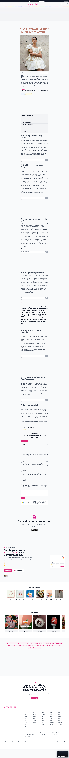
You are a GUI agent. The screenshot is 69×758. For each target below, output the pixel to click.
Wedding (51, 724)
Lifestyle (59, 716)
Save (42, 72)
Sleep (6, 6)
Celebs (53, 6)
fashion (3, 23)
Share (47, 72)
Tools (26, 726)
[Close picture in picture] (58, 751)
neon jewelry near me (39, 645)
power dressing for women (36, 643)
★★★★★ (66, 23)
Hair (13, 6)
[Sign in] (67, 4)
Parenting (60, 6)
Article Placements (55, 732)
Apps (34, 708)
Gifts (51, 714)
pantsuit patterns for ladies (49, 643)
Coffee (24, 429)
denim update (26, 643)
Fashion (43, 712)
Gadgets (31, 6)
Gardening (43, 714)
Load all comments (24, 441)
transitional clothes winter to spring (53, 645)
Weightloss (19, 6)
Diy (33, 712)
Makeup (38, 6)
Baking (51, 708)
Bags (42, 708)
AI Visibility (40, 732)
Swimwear (56, 6)
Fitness (51, 712)
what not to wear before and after (13, 643)
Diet (25, 712)
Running (59, 720)
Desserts (59, 710)
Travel (34, 724)
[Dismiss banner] (47, 501)
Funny (50, 6)
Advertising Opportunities (29, 734)
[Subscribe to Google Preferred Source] (27, 502)
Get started (62, 566)
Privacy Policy (54, 734)
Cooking (51, 710)
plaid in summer (29, 645)
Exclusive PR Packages (42, 734)
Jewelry (51, 716)
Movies (51, 718)
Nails (26, 720)
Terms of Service (27, 736)
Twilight (43, 724)
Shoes (26, 722)
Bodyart (26, 710)
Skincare (34, 722)
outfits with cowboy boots (34, 647)
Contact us (26, 732)
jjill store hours (59, 643)
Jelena (23, 72)
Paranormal (65, 6)
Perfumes (2, 6)
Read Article (13, 631)
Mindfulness (42, 6)
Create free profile (8, 570)
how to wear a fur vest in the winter (16, 645)
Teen (25, 724)
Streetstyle (46, 6)
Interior (34, 6)
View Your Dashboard (19, 570)
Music (59, 718)
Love (25, 718)
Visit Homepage (34, 698)
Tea (21, 429)
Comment (23, 497)
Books (34, 710)
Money (23, 6)
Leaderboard (52, 566)
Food (59, 712)
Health (26, 716)
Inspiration (27, 6)
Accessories (9, 6)
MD (30, 72)
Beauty (16, 6)
